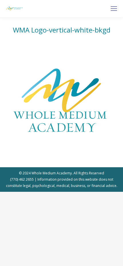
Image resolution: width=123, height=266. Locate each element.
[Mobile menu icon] (113, 8)
